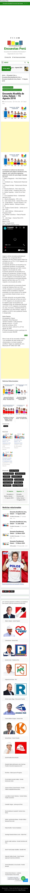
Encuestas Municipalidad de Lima (12, 90)
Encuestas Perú (15, 48)
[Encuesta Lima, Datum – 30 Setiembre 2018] (19, 436)
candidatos (7, 476)
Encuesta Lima (19, 479)
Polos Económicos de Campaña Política (13, 584)
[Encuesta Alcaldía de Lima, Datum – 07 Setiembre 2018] (7, 454)
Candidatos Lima (16, 476)
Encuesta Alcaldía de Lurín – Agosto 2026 (13, 3)
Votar (25, 335)
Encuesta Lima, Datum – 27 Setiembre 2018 (6, 441)
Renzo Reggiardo (17, 485)
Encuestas (13, 546)
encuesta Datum (8, 479)
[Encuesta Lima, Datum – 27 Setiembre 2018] (7, 436)
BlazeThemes (22, 890)
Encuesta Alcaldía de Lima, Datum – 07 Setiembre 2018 (7, 459)
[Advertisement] (15, 22)
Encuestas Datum (8, 87)
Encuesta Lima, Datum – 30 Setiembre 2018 (18, 441)
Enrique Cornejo (8, 482)
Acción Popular (14, 470)
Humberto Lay (18, 482)
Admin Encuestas (8, 101)
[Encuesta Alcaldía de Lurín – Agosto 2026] (24, 70)
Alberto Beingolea (8, 473)
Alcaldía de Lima (20, 473)
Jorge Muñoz (7, 485)
